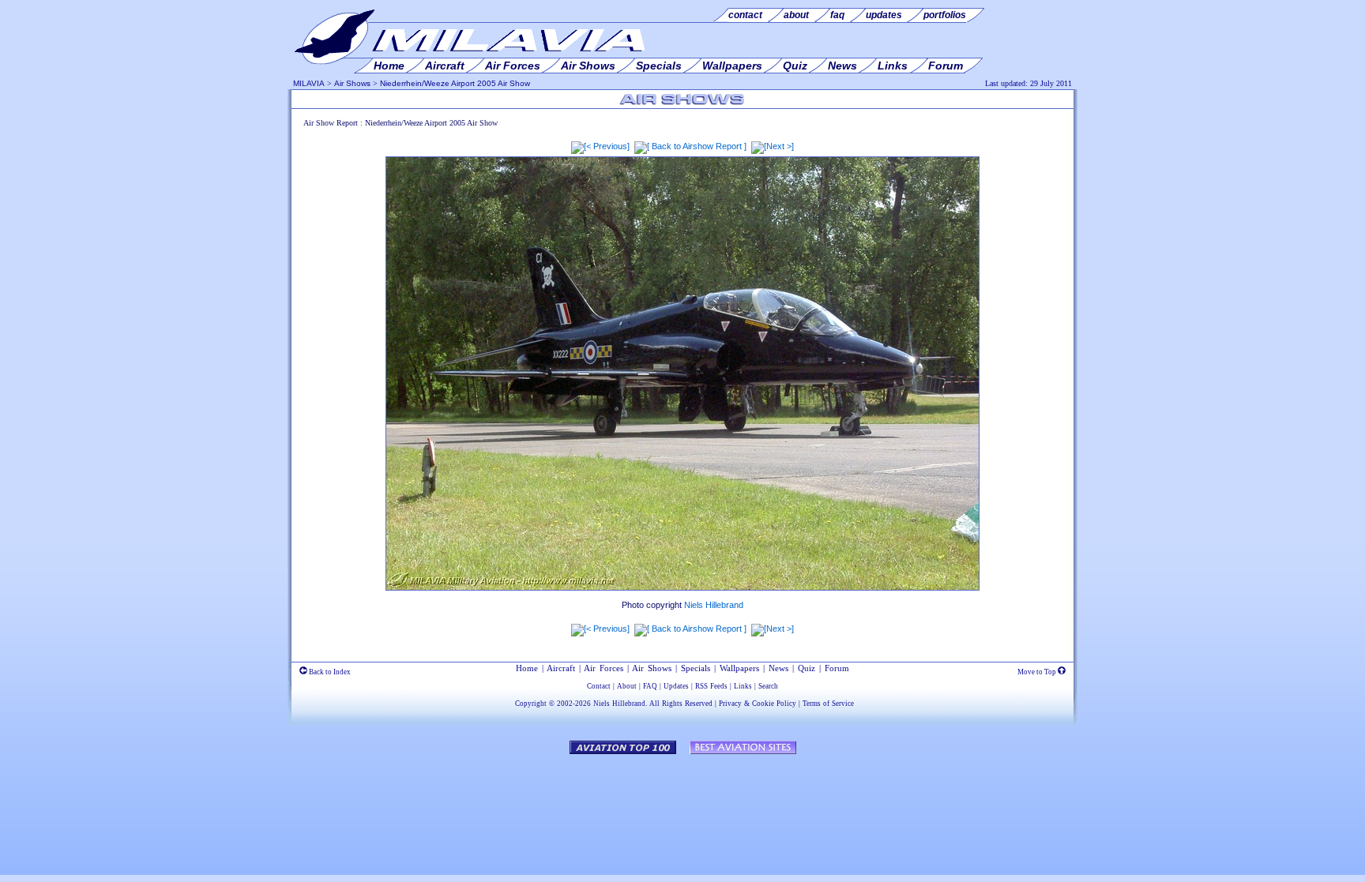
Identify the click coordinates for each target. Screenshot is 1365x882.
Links (743, 686)
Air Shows (352, 83)
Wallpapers (739, 668)
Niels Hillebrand (713, 605)
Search (768, 686)
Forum (837, 668)
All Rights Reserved (681, 703)
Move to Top (1037, 672)
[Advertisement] (682, 807)
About (627, 686)
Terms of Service (828, 703)
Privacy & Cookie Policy (757, 703)
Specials (695, 668)
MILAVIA (309, 83)
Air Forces (603, 668)
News (778, 668)
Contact (599, 686)
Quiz (806, 668)
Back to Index (329, 672)
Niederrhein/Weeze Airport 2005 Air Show (455, 83)
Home (527, 668)
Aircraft (561, 668)
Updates (676, 686)
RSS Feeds (711, 686)
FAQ (650, 686)
